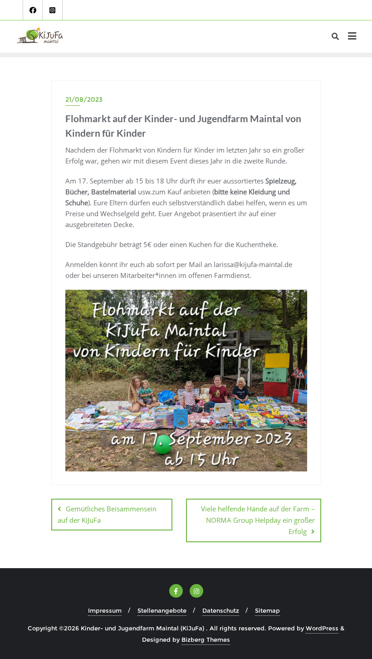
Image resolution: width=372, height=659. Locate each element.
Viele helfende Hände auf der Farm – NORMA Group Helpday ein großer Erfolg (258, 520)
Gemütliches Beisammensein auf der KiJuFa (107, 514)
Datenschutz (220, 610)
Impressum (105, 610)
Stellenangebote (161, 610)
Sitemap (267, 610)
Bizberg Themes (205, 639)
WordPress (322, 628)
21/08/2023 (84, 99)
